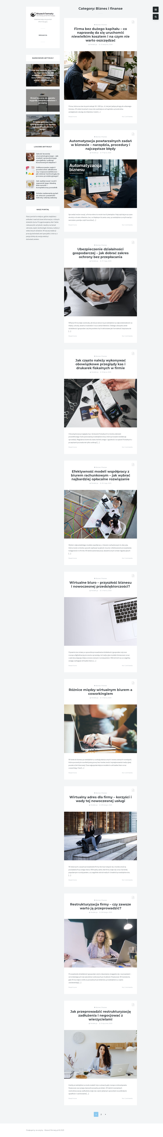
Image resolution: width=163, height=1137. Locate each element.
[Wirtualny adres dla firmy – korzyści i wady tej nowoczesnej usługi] (100, 836)
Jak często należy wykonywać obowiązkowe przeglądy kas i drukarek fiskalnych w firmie (100, 364)
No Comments (127, 116)
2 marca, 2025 (106, 590)
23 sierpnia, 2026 (106, 44)
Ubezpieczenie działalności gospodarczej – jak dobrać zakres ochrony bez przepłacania (101, 253)
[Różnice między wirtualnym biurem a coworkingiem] (100, 728)
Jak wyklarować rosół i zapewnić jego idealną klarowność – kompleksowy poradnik (46, 184)
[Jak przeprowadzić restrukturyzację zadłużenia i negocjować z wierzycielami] (100, 1054)
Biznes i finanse (101, 25)
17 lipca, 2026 (106, 153)
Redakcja (93, 44)
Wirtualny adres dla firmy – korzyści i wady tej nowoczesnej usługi (100, 799)
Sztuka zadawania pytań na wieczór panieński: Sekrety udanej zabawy (47, 195)
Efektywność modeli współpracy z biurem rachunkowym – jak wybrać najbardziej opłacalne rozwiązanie (100, 475)
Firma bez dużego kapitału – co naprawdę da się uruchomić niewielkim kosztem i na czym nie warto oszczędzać (101, 34)
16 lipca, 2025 (106, 372)
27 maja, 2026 (106, 261)
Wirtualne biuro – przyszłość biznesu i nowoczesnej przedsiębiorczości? (100, 584)
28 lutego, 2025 (106, 805)
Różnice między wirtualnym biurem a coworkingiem (100, 692)
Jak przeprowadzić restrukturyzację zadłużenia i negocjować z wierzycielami (100, 1015)
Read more (73, 116)
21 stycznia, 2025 (106, 1023)
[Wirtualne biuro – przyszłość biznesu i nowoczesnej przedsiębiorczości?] (100, 621)
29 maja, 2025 (106, 483)
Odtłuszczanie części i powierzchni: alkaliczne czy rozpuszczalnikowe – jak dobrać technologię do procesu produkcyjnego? (48, 171)
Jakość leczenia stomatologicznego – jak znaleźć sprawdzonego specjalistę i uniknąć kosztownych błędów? (47, 158)
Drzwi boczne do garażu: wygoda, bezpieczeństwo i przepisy (42, 100)
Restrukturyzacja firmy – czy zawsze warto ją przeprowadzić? (100, 906)
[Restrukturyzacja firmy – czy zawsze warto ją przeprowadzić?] (100, 943)
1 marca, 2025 (106, 698)
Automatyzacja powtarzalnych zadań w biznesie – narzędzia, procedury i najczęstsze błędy (100, 145)
